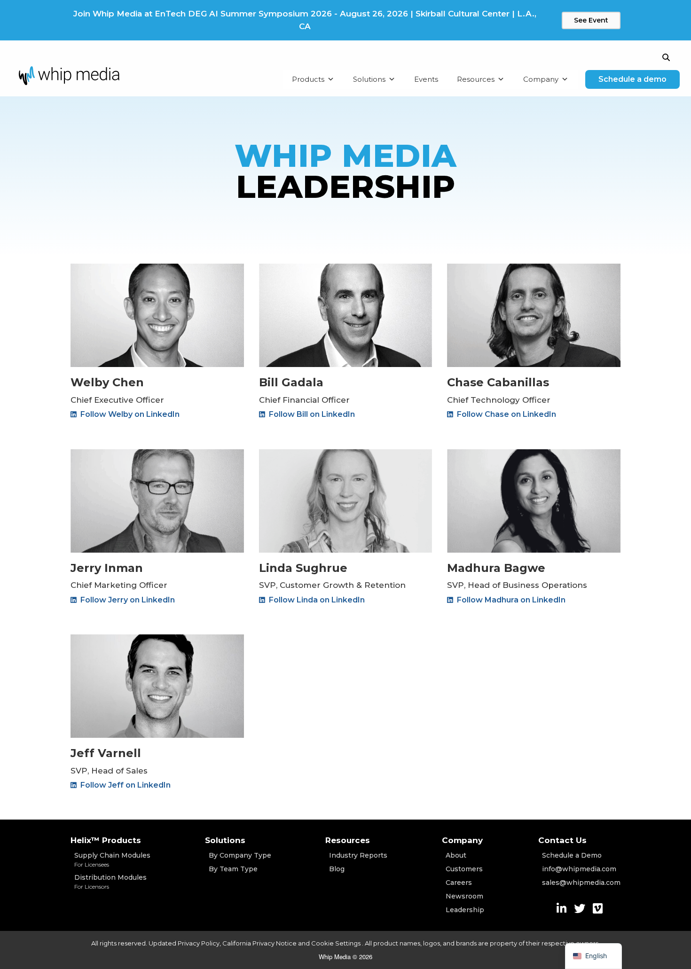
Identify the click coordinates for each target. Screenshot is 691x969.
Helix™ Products (106, 840)
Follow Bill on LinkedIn (311, 414)
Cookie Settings (336, 943)
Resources (476, 79)
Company (540, 79)
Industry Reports (358, 855)
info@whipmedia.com (579, 869)
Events (426, 79)
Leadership (465, 910)
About (456, 855)
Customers (464, 869)
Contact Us (562, 840)
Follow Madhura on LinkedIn (510, 599)
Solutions (369, 79)
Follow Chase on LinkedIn (505, 414)
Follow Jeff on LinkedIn (125, 785)
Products (308, 79)
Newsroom (464, 896)
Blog (337, 869)
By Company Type (240, 855)
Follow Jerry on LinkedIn (127, 599)
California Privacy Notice (259, 943)
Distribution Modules (110, 881)
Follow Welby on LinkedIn (129, 414)
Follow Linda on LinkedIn (316, 599)
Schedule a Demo (572, 855)
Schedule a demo (632, 79)
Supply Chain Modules (112, 859)
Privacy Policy (199, 943)
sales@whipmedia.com (581, 882)
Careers (459, 882)
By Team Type (233, 869)
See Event (591, 20)
